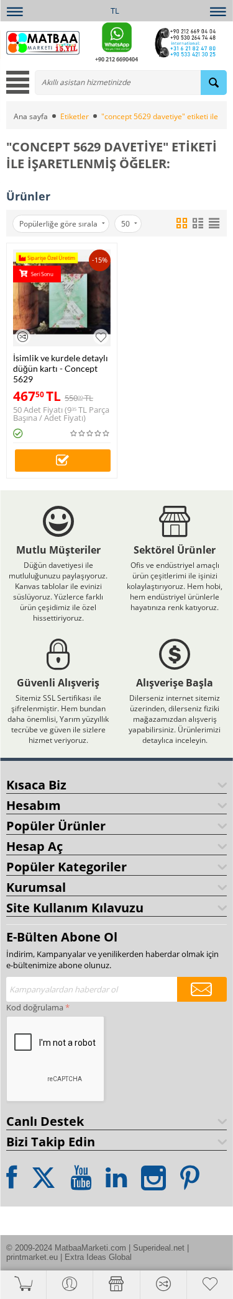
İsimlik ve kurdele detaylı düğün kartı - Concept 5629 (60, 368)
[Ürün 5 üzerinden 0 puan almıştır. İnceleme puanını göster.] (90, 433)
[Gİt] (202, 989)
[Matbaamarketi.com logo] (43, 41)
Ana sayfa (31, 116)
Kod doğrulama (34, 1007)
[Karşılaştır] (22, 336)
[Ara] (214, 82)
